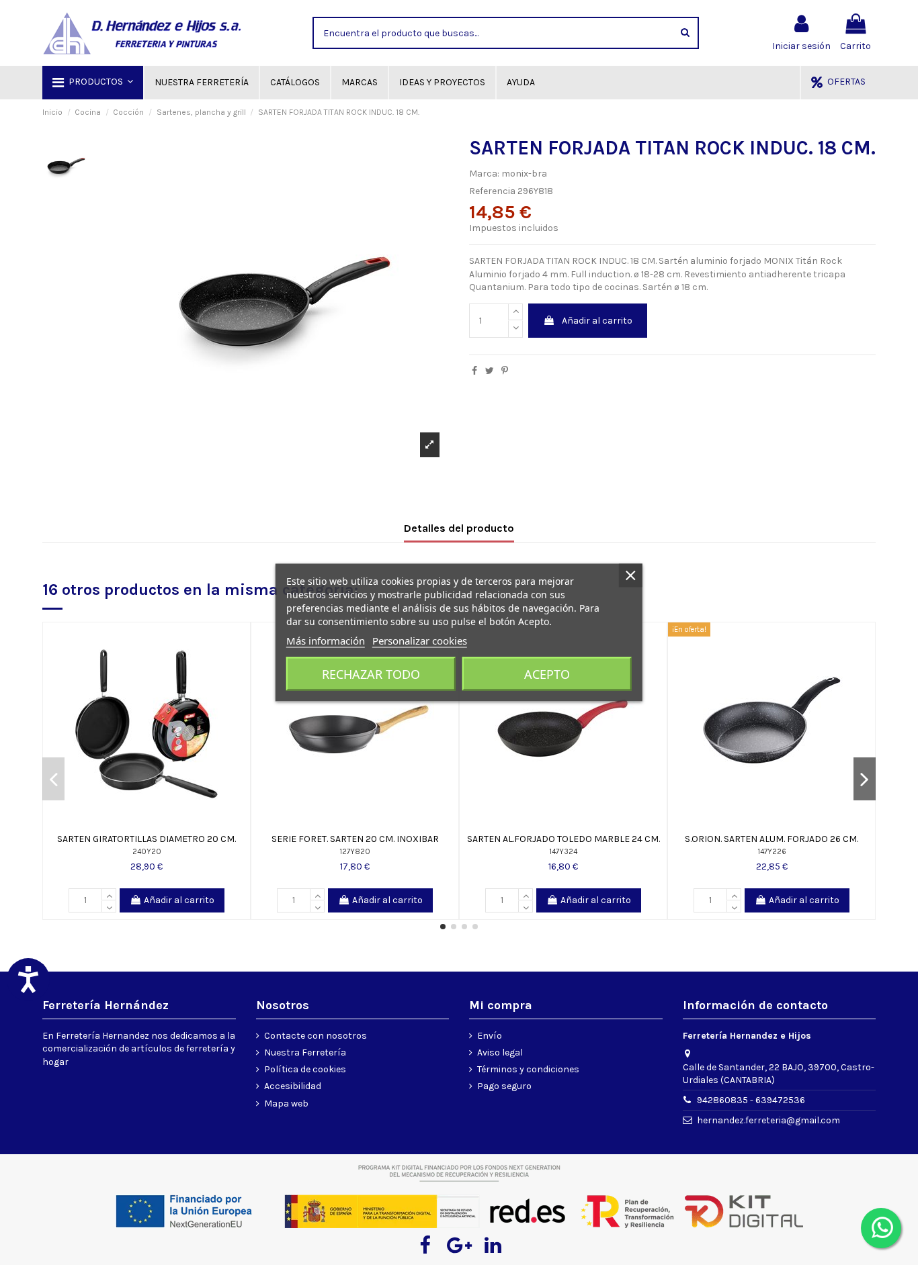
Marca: (484, 173)
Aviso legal (500, 1052)
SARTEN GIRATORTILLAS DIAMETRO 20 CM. (146, 839)
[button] (92, 82)
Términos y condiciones (528, 1069)
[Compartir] (474, 371)
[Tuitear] (489, 371)
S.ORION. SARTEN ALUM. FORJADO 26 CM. (771, 839)
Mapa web (286, 1103)
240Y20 (146, 851)
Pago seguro (504, 1086)
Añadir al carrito (597, 320)
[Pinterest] (504, 371)
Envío (489, 1035)
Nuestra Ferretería (305, 1052)
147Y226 (771, 851)
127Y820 (354, 851)
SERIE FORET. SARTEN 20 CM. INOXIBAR (355, 839)
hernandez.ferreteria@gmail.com (768, 1120)
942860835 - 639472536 (751, 1100)
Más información (325, 640)
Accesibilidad (292, 1086)
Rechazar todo (371, 674)
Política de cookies (305, 1069)
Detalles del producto (459, 528)
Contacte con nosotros (315, 1035)
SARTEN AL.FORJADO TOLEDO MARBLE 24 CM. (563, 839)
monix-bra (524, 173)
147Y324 (563, 851)
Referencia (492, 191)
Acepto (547, 674)
